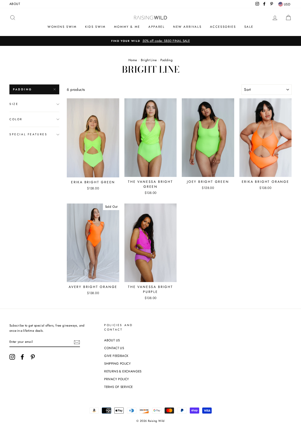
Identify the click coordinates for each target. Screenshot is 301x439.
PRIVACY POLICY (116, 379)
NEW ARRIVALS (187, 26)
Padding (22, 89)
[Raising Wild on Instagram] (12, 357)
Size (13, 104)
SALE (248, 26)
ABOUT (14, 3)
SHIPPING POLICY (117, 363)
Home (132, 60)
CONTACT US (114, 348)
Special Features (28, 134)
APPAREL (156, 26)
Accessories (223, 26)
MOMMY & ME (127, 26)
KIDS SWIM (95, 26)
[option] (150, 41)
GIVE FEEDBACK (116, 355)
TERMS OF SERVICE (118, 386)
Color (16, 119)
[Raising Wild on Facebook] (22, 357)
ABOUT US (112, 340)
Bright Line (149, 60)
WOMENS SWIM (62, 26)
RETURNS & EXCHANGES (123, 371)
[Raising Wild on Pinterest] (33, 357)
